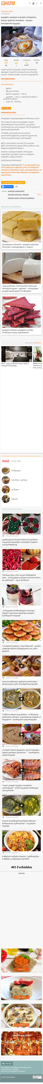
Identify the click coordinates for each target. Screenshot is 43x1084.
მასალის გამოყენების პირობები (13, 1071)
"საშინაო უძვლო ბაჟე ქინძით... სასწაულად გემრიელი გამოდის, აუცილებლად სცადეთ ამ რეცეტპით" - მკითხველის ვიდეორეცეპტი (21, 717)
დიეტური (25, 194)
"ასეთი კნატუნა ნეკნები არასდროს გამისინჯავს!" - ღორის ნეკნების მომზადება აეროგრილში (20, 788)
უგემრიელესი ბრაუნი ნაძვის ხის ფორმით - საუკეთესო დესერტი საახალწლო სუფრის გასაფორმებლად (20, 542)
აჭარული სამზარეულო (16, 191)
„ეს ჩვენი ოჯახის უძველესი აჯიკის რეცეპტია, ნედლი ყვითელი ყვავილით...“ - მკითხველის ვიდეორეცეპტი (21, 752)
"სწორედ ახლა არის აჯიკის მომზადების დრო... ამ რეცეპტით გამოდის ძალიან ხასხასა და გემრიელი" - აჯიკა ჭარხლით (21, 577)
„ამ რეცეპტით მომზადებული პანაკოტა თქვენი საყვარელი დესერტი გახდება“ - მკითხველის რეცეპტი (18, 613)
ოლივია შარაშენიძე (27, 198)
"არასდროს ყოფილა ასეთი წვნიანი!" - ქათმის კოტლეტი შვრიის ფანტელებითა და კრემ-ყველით (21, 648)
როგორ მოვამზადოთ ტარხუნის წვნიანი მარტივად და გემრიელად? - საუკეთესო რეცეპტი (19, 823)
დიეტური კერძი (13, 198)
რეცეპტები (21, 969)
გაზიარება (9, 186)
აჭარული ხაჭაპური (15, 194)
